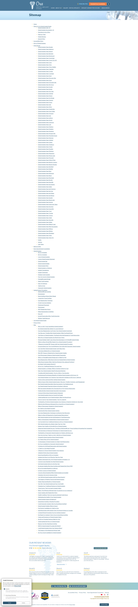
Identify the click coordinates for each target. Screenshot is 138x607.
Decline (23, 602)
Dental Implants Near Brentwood (46, 56)
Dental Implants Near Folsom (45, 95)
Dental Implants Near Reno (44, 171)
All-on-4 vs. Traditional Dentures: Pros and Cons (50, 366)
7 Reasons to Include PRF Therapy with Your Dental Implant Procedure (55, 344)
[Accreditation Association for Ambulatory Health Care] (55, 596)
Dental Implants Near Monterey (46, 131)
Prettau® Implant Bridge (44, 279)
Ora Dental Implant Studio (40, 320)
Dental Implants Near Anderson (46, 49)
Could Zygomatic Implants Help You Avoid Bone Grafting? (52, 503)
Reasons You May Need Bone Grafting (47, 523)
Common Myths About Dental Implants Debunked (50, 393)
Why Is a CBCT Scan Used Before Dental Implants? (50, 326)
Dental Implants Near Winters (45, 231)
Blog (35, 325)
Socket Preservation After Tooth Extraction (48, 316)
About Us (58, 8)
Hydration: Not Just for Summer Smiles (47, 475)
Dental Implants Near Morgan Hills (46, 133)
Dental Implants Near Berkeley (45, 53)
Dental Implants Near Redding (45, 169)
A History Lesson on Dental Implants (47, 470)
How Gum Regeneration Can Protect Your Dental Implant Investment (55, 331)
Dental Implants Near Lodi (44, 124)
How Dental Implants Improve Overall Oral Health (50, 395)
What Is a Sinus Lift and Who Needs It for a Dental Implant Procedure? (55, 342)
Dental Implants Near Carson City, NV (47, 60)
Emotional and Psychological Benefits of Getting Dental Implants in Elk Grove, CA (58, 375)
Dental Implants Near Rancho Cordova (47, 162)
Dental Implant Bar (42, 261)
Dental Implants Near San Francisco (47, 189)
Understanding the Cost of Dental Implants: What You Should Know (54, 397)
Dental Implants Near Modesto (45, 129)
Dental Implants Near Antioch (45, 51)
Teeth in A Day (41, 285)
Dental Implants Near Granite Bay (46, 109)
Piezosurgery (41, 307)
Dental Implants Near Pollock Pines (46, 160)
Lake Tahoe (41, 244)
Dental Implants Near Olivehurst (46, 144)
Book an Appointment (78, 586)
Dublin (39, 240)
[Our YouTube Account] (101, 594)
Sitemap (107, 592)
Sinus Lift (40, 314)
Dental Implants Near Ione (44, 115)
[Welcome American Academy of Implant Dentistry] (34, 596)
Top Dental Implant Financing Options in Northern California (53, 386)
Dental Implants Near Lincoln (45, 120)
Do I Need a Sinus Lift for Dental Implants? (48, 439)
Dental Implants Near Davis (45, 76)
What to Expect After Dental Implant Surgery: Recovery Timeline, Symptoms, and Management (61, 382)
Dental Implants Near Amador (45, 47)
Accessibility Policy (38, 41)
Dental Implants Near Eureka (45, 89)
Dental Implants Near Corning (45, 71)
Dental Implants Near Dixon (45, 80)
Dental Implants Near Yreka (45, 235)
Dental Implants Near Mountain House (47, 135)
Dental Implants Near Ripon (45, 175)
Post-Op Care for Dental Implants (46, 277)
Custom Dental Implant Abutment (46, 259)
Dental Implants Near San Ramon (46, 195)
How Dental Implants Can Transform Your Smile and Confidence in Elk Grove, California (59, 377)
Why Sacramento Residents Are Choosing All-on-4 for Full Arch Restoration (56, 388)
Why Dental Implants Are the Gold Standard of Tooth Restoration (54, 417)
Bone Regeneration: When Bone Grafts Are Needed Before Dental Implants (56, 359)
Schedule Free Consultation (97, 4)
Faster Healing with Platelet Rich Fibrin (47, 492)
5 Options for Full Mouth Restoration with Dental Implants (52, 446)
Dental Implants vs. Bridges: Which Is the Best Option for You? (53, 368)
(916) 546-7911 (83, 4)
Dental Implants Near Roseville (45, 182)
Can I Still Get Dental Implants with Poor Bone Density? (51, 477)
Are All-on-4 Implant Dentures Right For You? (49, 519)
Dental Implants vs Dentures (45, 268)
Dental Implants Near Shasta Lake (46, 200)
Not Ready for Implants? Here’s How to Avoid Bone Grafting (53, 515)
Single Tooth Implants (43, 281)
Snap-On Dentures (42, 283)
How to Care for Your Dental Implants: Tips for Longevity (52, 399)
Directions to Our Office (44, 32)
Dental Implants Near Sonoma (45, 202)
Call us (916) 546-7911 (59, 586)
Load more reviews (100, 548)
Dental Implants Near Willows (45, 228)
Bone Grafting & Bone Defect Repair (47, 296)
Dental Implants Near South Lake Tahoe (47, 204)
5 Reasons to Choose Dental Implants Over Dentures (51, 450)
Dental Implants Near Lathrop (45, 118)
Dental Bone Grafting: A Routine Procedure (48, 501)
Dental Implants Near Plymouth (46, 158)
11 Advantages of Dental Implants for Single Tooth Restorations (53, 441)
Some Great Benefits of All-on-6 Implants (48, 455)
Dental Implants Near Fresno (45, 102)
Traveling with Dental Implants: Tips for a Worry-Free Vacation (53, 373)
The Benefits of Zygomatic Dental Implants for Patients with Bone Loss (55, 433)
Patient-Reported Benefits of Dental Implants (49, 481)
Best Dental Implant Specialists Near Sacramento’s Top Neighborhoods (55, 384)
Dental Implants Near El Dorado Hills (47, 82)
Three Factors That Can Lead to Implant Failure (49, 488)
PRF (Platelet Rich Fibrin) (44, 309)
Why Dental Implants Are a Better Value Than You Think (51, 424)
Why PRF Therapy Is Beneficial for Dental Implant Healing (52, 353)
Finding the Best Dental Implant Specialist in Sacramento (52, 390)
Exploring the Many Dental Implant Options (48, 410)
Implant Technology (43, 272)
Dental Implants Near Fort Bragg (46, 98)
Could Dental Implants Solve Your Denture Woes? (50, 528)
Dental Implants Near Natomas (45, 138)
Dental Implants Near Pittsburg (46, 151)
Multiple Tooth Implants (44, 274)
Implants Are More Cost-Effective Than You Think (50, 457)
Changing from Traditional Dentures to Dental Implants (51, 486)
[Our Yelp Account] (105, 594)
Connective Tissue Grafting (45, 298)
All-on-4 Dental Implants (40, 43)
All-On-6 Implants (42, 254)
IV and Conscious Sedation (44, 302)
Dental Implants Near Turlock (45, 215)
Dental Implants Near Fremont (45, 100)
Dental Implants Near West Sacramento (48, 226)
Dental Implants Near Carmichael (46, 58)
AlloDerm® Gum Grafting (44, 291)
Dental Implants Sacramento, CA (46, 30)
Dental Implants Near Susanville (46, 209)
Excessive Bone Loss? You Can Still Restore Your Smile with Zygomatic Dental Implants (59, 346)
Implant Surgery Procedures (90, 8)
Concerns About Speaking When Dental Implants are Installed (53, 472)
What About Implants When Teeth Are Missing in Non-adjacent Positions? (56, 362)
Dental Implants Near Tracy (45, 211)
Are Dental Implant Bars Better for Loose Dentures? (50, 328)
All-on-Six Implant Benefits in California (47, 468)
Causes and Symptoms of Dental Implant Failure (49, 517)
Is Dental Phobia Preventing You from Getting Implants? (52, 512)
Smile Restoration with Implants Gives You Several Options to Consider (55, 510)
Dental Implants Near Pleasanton (46, 153)
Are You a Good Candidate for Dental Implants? (49, 532)
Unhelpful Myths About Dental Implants (48, 452)
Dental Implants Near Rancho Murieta (47, 164)
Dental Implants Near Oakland (45, 140)
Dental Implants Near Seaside (45, 197)
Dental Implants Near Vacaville (45, 220)
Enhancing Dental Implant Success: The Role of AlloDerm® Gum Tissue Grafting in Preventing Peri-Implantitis (65, 428)
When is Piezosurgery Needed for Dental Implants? (50, 406)
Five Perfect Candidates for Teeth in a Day (48, 508)
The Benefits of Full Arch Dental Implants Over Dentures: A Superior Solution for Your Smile (60, 401)
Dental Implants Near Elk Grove (46, 84)
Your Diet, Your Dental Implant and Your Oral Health (51, 483)
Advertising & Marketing (11, 595)
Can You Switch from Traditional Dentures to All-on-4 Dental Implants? (55, 421)
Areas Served (106, 8)
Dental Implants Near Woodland (46, 233)
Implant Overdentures (43, 270)
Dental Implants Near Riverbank (46, 178)
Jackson (40, 242)
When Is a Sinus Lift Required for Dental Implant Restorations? (53, 415)
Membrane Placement (43, 305)
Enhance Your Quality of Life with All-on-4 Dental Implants (52, 426)
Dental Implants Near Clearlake (46, 69)
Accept (9, 602)
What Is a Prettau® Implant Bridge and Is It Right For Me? (52, 357)
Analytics (7, 589)
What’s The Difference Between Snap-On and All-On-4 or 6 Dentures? (55, 490)
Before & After (37, 246)
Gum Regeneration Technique (45, 300)
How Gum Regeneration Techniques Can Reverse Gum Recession (54, 413)
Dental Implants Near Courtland (46, 73)
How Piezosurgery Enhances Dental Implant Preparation (52, 355)
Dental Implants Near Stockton (45, 206)
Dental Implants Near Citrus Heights (47, 67)
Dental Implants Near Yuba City (46, 237)
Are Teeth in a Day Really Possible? (46, 408)
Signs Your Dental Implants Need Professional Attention (51, 370)
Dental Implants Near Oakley (45, 142)
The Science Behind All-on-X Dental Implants (49, 351)
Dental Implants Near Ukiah (45, 217)
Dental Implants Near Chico (45, 64)
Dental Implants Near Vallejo (45, 222)
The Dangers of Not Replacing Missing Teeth (49, 530)
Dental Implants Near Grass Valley (46, 111)
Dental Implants (74, 8)
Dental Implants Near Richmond (46, 173)
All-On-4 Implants (42, 252)
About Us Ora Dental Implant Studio (42, 26)
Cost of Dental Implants (44, 257)
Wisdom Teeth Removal (44, 318)
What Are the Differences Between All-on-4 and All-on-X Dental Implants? (56, 404)
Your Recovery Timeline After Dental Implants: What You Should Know (55, 333)
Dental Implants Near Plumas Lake (46, 155)
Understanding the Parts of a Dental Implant (49, 521)
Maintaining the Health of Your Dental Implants (49, 497)
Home (53, 8)
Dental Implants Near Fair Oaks (46, 91)
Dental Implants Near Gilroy (45, 107)
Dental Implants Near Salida (45, 186)
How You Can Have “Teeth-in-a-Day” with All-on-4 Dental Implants (54, 435)
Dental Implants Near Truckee (45, 213)
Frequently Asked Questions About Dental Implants (50, 437)
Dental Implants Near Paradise (45, 149)
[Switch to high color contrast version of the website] (108, 4)
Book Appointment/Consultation (42, 248)
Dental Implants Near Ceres (45, 62)
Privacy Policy (37, 322)
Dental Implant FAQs (43, 265)
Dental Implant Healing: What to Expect (48, 506)
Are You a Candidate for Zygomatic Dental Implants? (51, 444)
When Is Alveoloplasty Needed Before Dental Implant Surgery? (53, 419)
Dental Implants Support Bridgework (47, 499)
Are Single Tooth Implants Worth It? (47, 364)
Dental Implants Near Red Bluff (45, 166)
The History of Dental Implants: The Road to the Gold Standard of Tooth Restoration (58, 335)
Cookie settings (104, 604)
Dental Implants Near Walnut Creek (47, 224)
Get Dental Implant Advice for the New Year (49, 464)
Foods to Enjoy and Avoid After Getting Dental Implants (51, 379)
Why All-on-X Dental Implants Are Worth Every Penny (51, 337)
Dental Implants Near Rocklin (45, 180)
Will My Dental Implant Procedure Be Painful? (49, 526)
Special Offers (41, 39)
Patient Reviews (42, 36)
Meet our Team (42, 34)
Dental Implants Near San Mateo (46, 193)
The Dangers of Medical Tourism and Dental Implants (51, 479)
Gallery (65, 8)
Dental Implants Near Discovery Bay (47, 78)
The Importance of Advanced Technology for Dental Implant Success (55, 430)
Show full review (61, 564)
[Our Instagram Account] (108, 594)
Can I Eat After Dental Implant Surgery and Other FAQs (51, 348)
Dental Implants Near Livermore (46, 122)
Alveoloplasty (41, 294)
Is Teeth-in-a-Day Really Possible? (46, 448)
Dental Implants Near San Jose (45, 191)
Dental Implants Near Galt (44, 104)
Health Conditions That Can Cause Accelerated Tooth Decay (53, 495)
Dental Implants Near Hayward (45, 113)
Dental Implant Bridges (43, 263)
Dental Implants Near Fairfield (45, 93)
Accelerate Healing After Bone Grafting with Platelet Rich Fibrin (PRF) (55, 466)
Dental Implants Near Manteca (45, 126)
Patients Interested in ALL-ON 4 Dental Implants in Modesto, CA (54, 459)
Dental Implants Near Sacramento (46, 184)
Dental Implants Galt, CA (44, 27)
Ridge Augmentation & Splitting (46, 311)
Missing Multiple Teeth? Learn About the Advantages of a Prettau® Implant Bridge (58, 339)
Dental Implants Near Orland (45, 146)
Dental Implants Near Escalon (45, 87)
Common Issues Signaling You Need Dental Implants (51, 461)
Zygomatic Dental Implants (44, 288)
